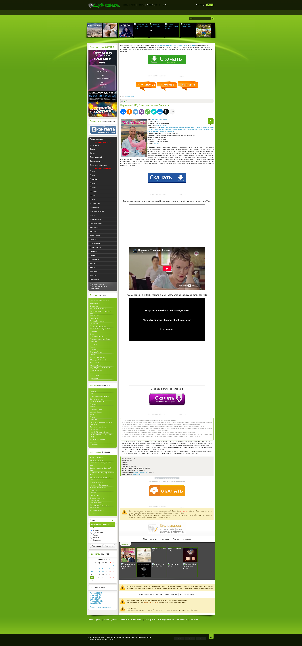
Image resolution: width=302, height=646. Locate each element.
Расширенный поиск (97, 284)
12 (99, 571)
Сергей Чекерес (153, 131)
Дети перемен (95, 316)
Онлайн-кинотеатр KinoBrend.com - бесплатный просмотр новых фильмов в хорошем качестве (104, 5)
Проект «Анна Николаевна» (100, 301)
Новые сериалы (181, 620)
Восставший (94, 375)
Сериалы (95, 535)
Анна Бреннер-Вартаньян (200, 127)
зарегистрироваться (150, 602)
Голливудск (94, 323)
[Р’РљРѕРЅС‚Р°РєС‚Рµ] (123, 112)
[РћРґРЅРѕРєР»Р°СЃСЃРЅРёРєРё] (129, 112)
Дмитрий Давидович (167, 131)
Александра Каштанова (169, 127)
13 (103, 571)
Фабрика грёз (94, 508)
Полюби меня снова (97, 336)
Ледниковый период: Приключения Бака (102, 474)
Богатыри (93, 344)
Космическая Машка (97, 439)
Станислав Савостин (205, 129)
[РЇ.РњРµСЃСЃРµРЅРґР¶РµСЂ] (154, 112)
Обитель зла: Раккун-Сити (99, 505)
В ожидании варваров (98, 487)
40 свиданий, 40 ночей (98, 360)
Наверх (211, 636)
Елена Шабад (159, 129)
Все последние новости (98, 286)
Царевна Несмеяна (97, 401)
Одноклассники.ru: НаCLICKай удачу (101, 312)
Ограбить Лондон (96, 352)
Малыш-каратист (96, 365)
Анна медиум (95, 303)
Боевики (95, 538)
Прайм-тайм (94, 373)
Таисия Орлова (184, 127)
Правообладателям (153, 5)
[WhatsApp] (148, 112)
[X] (166, 112)
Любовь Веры (95, 495)
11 (95, 571)
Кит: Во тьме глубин (97, 357)
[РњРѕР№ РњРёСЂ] (160, 112)
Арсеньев (93, 404)
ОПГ (91, 394)
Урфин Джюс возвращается (100, 477)
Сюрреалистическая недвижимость (97, 499)
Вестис (92, 355)
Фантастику (96, 540)
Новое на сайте (136, 620)
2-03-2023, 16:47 (129, 96)
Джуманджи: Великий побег (100, 368)
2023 (158, 121)
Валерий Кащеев (171, 129)
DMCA (165, 5)
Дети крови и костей (97, 399)
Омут (92, 334)
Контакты (141, 5)
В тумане (93, 490)
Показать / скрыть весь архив (100, 607)
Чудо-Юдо (93, 391)
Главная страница (94, 620)
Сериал (155, 119)
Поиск (133, 5)
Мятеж (92, 347)
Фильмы (95, 530)
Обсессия (93, 342)
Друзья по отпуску (96, 482)
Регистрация (200, 5)
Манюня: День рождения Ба (100, 329)
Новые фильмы (150, 620)
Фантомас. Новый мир (98, 308)
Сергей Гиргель (161, 125)
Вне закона (94, 306)
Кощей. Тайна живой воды (99, 432)
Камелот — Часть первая (99, 485)
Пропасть (93, 349)
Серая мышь (94, 480)
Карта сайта (94, 288)
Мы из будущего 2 (96, 460)
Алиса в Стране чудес (98, 326)
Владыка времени (96, 458)
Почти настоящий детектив (99, 396)
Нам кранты (94, 378)
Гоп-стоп (93, 513)
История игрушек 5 (96, 510)
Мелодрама (163, 119)
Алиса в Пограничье (97, 321)
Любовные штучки (96, 502)
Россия (156, 143)
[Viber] (141, 112)
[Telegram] (135, 112)
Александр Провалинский (187, 129)
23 (113, 574)
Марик (92, 414)
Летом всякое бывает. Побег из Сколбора (101, 423)
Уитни (92, 465)
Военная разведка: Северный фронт (100, 469)
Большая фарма (96, 370)
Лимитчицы (94, 318)
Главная (125, 5)
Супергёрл (94, 331)
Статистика (194, 620)
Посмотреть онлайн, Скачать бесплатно (172, 45)
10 (92, 571)
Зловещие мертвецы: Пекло (100, 339)
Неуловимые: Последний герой (101, 463)
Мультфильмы (97, 533)
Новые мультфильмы (166, 620)
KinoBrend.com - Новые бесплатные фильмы (121, 637)
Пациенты (93, 493)
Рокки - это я (94, 362)
